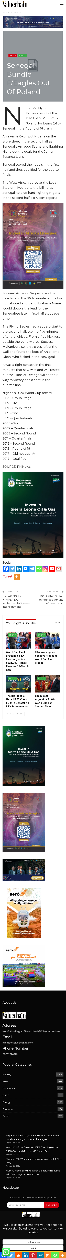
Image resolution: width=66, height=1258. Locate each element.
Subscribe (51, 1205)
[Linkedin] (19, 569)
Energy (6, 1102)
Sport (22, 55)
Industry (7, 1074)
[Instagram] (45, 569)
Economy (8, 1109)
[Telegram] (32, 569)
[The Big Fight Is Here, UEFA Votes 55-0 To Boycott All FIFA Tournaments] (18, 683)
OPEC (6, 1095)
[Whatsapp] (39, 569)
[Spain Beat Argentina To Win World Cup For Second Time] (47, 683)
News (13, 55)
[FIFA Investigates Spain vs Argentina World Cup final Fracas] (47, 640)
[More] (17, 577)
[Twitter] (12, 569)
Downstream (10, 1088)
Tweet (7, 576)
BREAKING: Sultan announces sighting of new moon (50, 600)
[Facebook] (6, 569)
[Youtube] (52, 569)
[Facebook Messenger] (26, 569)
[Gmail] (59, 569)
